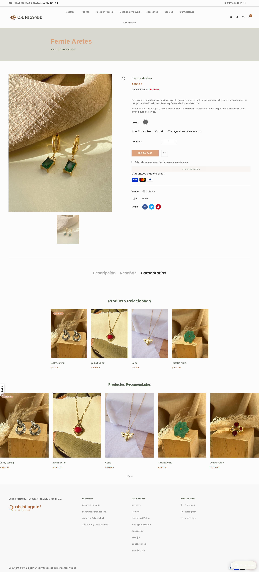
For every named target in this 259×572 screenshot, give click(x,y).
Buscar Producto (91, 505)
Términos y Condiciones (95, 524)
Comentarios (153, 273)
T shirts (85, 12)
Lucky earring (57, 363)
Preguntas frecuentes (94, 511)
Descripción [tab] (104, 273)
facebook (190, 505)
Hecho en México (104, 12)
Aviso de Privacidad (93, 518)
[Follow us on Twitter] (151, 207)
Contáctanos (187, 12)
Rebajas (169, 12)
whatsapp (190, 518)
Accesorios (152, 12)
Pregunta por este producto (186, 131)
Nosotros (69, 12)
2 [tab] (131, 476)
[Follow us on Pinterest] (158, 207)
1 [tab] (128, 476)
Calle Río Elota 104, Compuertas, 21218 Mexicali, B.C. (35, 498)
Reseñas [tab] (128, 273)
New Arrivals (129, 22)
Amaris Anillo (217, 462)
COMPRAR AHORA (233, 3)
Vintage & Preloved (130, 12)
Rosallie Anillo (179, 363)
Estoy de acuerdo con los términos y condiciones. (161, 162)
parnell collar (97, 363)
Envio (161, 131)
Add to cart (145, 153)
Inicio (54, 49)
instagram (190, 511)
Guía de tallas (143, 131)
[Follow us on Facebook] (145, 207)
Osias (134, 363)
